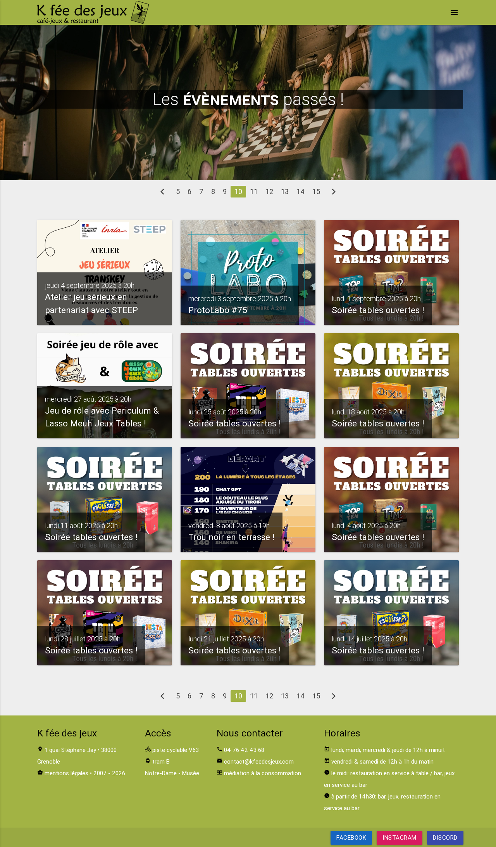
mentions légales (66, 773)
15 (316, 191)
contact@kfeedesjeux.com (259, 761)
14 (300, 191)
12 (269, 191)
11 (254, 191)
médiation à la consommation (262, 773)
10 (238, 191)
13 (285, 191)
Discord (445, 837)
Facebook (351, 837)
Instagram (399, 837)
